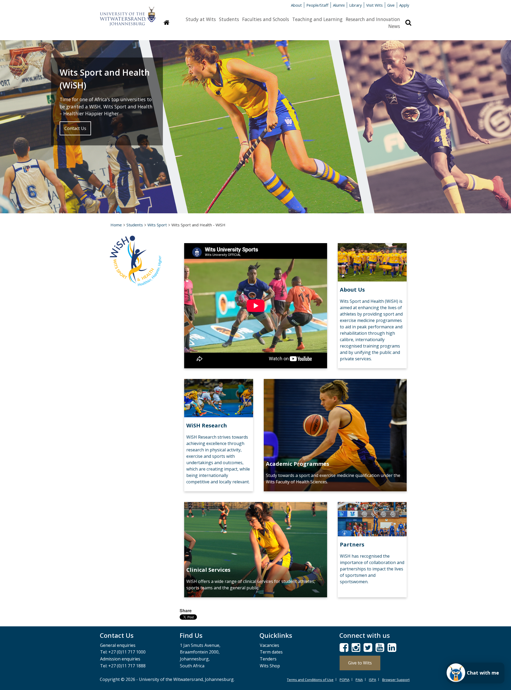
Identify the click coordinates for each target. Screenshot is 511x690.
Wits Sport (157, 224)
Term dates (271, 652)
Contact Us (75, 128)
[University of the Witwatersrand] (128, 14)
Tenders (268, 659)
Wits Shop (270, 666)
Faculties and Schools (265, 19)
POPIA (344, 679)
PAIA (359, 679)
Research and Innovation (373, 19)
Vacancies (269, 645)
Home (116, 224)
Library (355, 5)
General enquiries (117, 645)
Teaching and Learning (317, 19)
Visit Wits (374, 5)
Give (391, 5)
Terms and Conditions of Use (310, 679)
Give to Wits (360, 663)
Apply (404, 5)
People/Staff (317, 5)
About (296, 5)
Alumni (339, 5)
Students (229, 19)
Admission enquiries (120, 659)
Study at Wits (201, 19)
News (394, 26)
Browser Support (396, 679)
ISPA (372, 679)
